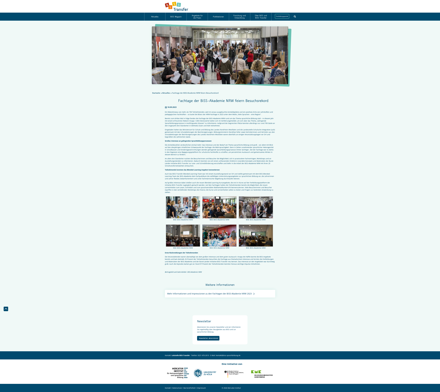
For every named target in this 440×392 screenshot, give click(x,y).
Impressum (201, 388)
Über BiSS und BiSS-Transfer (261, 16)
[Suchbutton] (295, 16)
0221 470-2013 (203, 355)
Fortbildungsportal (282, 16)
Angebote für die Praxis (197, 16)
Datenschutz (177, 388)
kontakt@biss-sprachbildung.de (228, 355)
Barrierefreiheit (189, 388)
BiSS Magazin (176, 16)
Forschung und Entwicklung (239, 16)
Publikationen (218, 16)
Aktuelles (154, 16)
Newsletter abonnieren (208, 338)
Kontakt (168, 388)
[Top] (6, 309)
